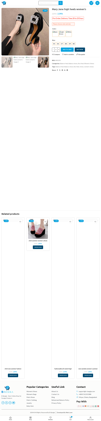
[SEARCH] (60, 3)
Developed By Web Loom (64, 412)
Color (54, 29)
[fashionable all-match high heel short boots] (63, 293)
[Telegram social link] (67, 70)
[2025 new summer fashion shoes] (13, 293)
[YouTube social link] (13, 402)
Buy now (80, 49)
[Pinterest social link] (62, 70)
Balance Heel (64, 63)
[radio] (55, 34)
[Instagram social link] (10, 402)
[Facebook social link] (57, 70)
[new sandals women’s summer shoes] (88, 293)
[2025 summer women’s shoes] (38, 229)
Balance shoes (73, 63)
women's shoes (89, 66)
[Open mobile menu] (97, 3)
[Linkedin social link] (65, 70)
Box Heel (81, 63)
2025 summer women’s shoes (38, 241)
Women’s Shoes (89, 63)
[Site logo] (3, 3)
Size (53, 40)
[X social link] (59, 70)
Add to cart (67, 49)
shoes (82, 66)
